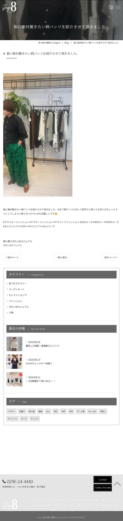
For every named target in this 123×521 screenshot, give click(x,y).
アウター (11, 411)
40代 (63, 411)
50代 (71, 411)
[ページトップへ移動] (117, 483)
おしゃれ (92, 411)
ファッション (15, 301)
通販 (40, 411)
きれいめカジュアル (12, 245)
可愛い (103, 411)
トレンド (34, 418)
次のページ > (110, 257)
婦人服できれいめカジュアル (17, 241)
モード (24, 418)
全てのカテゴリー (18, 283)
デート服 (81, 411)
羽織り (22, 411)
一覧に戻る (61, 257)
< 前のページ (12, 257)
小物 (11, 312)
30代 (56, 411)
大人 (48, 411)
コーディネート (16, 289)
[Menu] (118, 7)
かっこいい (12, 418)
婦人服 (32, 411)
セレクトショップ (18, 295)
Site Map (113, 510)
